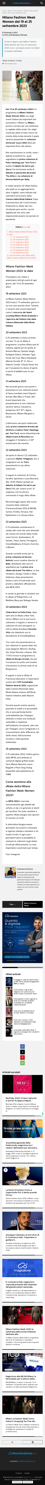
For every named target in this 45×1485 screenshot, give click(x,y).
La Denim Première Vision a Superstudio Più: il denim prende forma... (21, 1192)
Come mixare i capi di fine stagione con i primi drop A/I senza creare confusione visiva (25, 992)
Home (4, 11)
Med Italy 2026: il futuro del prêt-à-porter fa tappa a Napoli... (21, 1099)
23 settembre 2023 (19, 247)
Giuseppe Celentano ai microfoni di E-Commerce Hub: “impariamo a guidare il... (22, 1237)
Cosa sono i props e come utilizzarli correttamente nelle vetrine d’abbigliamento (25, 1022)
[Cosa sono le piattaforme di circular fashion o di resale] (9, 1012)
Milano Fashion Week (30, 904)
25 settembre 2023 (19, 252)
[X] (22, 1052)
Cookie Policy (28, 1482)
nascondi (25, 227)
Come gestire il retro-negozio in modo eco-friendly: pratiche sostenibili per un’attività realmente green (25, 1002)
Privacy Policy (17, 1482)
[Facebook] (22, 1046)
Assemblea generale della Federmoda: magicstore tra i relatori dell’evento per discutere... (22, 1145)
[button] (4, 3)
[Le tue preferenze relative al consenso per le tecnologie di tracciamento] (43, 1114)
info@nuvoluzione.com (26, 1461)
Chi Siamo (19, 1473)
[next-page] (33, 1442)
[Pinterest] (22, 1057)
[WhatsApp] (22, 1063)
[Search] (42, 3)
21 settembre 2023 (19, 242)
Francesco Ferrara (19, 35)
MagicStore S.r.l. (28, 1477)
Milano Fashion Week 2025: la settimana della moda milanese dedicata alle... (21, 1332)
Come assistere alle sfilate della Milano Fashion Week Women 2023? (21, 256)
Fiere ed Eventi (18, 11)
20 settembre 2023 (19, 239)
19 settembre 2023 (19, 237)
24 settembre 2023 (19, 250)
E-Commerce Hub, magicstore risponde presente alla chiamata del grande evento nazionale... (21, 1284)
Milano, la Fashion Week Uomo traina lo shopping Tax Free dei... (21, 1420)
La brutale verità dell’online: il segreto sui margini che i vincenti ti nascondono (26, 1032)
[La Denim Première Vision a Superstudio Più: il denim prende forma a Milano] (22, 1176)
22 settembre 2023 (19, 245)
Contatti (26, 1473)
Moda (10, 11)
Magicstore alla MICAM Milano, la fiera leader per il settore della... (21, 1377)
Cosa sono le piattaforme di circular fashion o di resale (24, 1012)
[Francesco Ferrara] (10, 879)
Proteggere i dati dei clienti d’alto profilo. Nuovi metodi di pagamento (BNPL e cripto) (26, 982)
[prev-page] (12, 1442)
